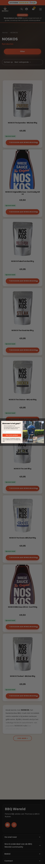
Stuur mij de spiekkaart (12, 435)
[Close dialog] (42, 422)
